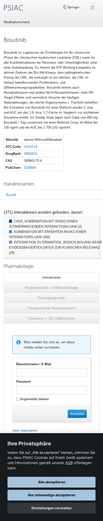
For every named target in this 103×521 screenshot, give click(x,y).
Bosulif (11, 195)
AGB (69, 463)
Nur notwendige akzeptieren (51, 495)
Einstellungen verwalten (52, 508)
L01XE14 (30, 147)
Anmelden (77, 414)
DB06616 (30, 154)
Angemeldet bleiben (34, 399)
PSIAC (14, 8)
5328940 (30, 168)
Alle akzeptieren (51, 482)
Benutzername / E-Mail (33, 364)
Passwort (23, 381)
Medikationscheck (17, 22)
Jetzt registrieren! (25, 430)
